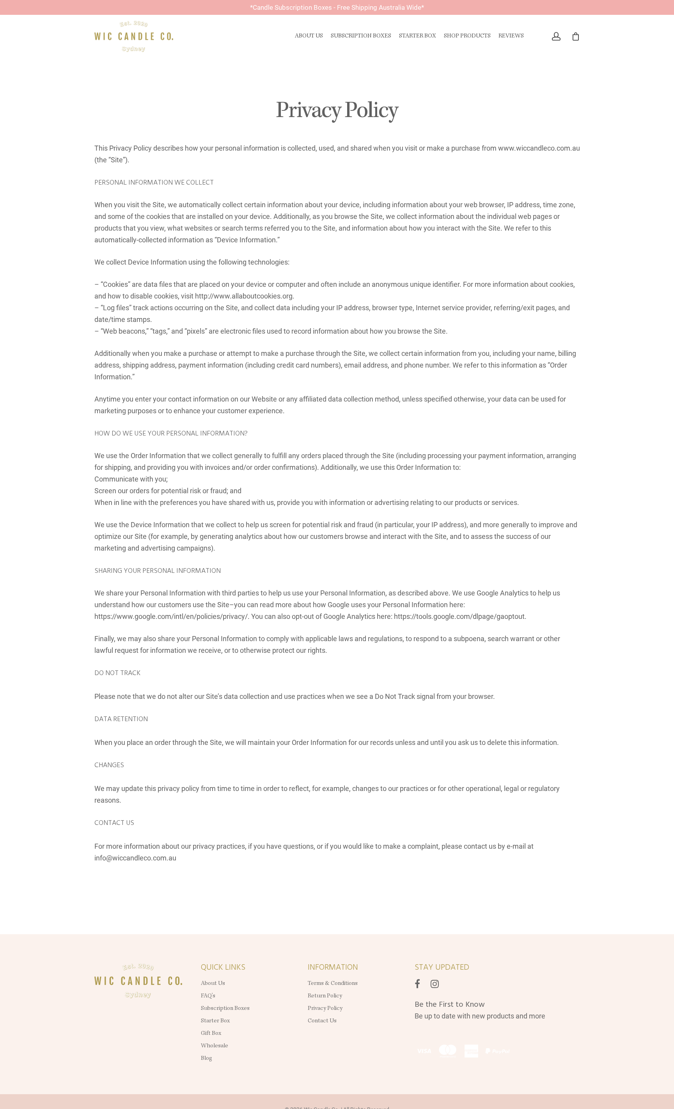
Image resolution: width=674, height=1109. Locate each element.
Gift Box (211, 1034)
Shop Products (467, 36)
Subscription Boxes (361, 36)
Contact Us (322, 1021)
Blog (206, 1059)
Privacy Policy (326, 1009)
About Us (309, 36)
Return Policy (325, 996)
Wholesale (214, 1046)
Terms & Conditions (333, 984)
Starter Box (417, 36)
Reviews (511, 36)
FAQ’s (208, 996)
